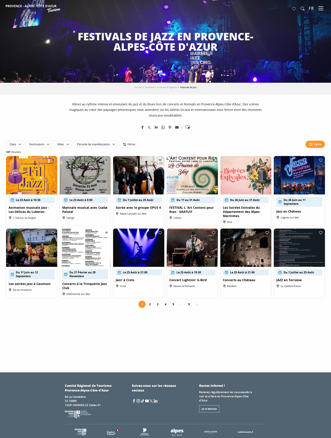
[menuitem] (34, 9)
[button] (302, 8)
